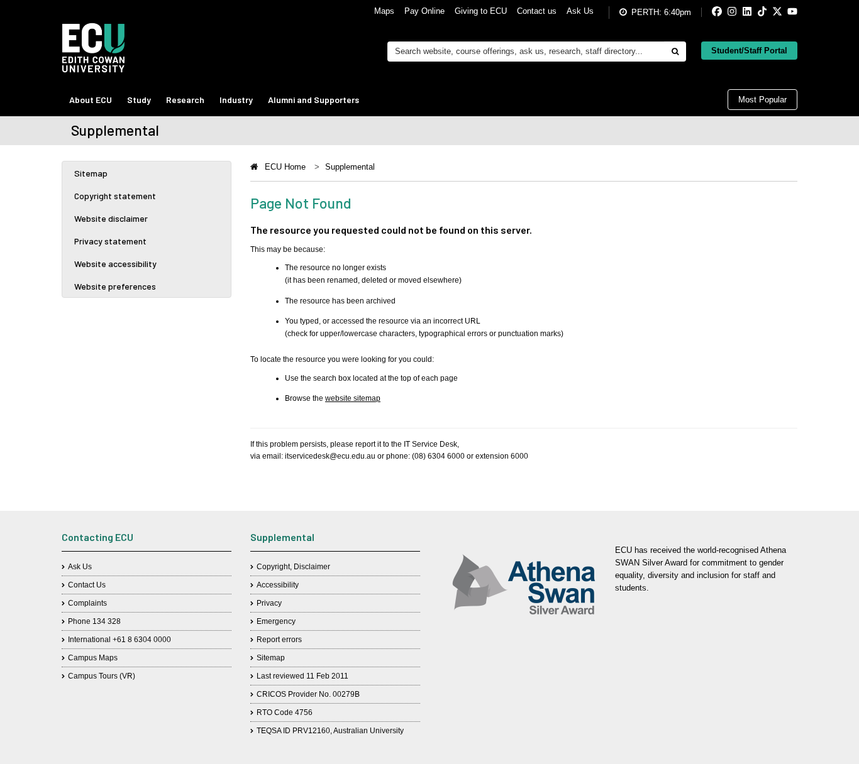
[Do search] (674, 51)
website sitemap (352, 398)
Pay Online (424, 11)
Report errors (279, 639)
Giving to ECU (481, 11)
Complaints (87, 603)
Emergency (276, 621)
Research (185, 99)
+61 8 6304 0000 (142, 639)
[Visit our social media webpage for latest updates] (706, 12)
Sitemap (91, 173)
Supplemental (350, 167)
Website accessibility (115, 263)
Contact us (537, 11)
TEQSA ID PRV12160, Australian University (330, 730)
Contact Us (87, 585)
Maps (384, 11)
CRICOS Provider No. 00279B (308, 694)
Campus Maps (93, 657)
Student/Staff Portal (749, 50)
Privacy (269, 603)
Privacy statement (110, 241)
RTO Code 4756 (285, 712)
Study (139, 99)
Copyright (273, 566)
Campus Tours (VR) (101, 676)
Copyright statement (115, 195)
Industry (236, 99)
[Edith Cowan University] (93, 48)
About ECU (90, 99)
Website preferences (115, 286)
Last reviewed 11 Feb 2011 (302, 676)
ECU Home (285, 167)
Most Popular (762, 99)
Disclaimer (312, 566)
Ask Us (580, 11)
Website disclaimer (111, 218)
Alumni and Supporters (313, 99)
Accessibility (278, 585)
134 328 (106, 621)
